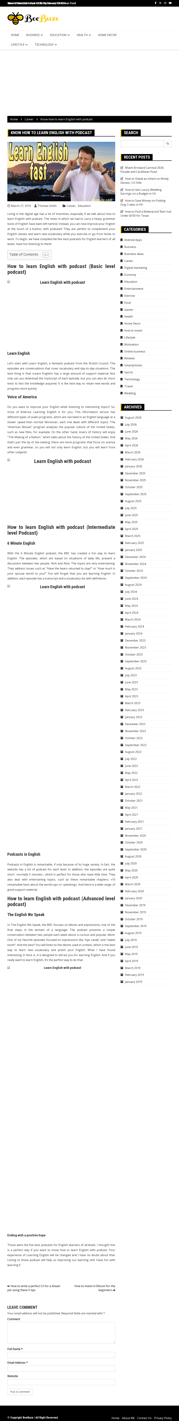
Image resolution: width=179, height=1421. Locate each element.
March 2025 (132, 536)
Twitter (160, 3)
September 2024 (135, 578)
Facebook (155, 3)
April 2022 (131, 780)
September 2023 (135, 661)
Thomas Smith (47, 206)
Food (127, 303)
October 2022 (134, 738)
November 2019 (135, 912)
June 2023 (131, 682)
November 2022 (135, 731)
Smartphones (133, 365)
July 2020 (131, 863)
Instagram (165, 3)
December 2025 (135, 473)
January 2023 (133, 717)
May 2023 (131, 689)
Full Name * (15, 1349)
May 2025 (131, 522)
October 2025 (134, 487)
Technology (44, 45)
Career (71, 206)
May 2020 (131, 870)
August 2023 (133, 668)
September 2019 (135, 926)
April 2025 (131, 529)
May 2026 (131, 438)
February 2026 (134, 459)
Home (15, 35)
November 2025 (135, 480)
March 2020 (132, 884)
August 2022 (133, 752)
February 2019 (134, 975)
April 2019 (131, 961)
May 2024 (131, 606)
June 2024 (131, 599)
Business (33, 35)
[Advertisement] (89, 82)
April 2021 (131, 815)
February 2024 (134, 626)
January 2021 (133, 829)
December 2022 (135, 724)
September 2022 (135, 745)
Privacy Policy (163, 1418)
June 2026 (131, 431)
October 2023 (134, 654)
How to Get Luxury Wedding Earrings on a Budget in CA (141, 192)
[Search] (168, 143)
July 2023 (131, 675)
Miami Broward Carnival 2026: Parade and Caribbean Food (42, 3)
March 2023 (132, 703)
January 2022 (133, 794)
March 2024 (132, 619)
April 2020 (131, 877)
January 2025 (133, 550)
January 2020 (133, 898)
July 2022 (131, 759)
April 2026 (131, 445)
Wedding (130, 393)
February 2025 (134, 543)
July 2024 (131, 592)
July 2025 (131, 508)
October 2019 (134, 919)
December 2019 (135, 905)
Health (82, 35)
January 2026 (133, 466)
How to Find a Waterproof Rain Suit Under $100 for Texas (145, 214)
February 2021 (134, 822)
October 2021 (134, 801)
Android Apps (133, 240)
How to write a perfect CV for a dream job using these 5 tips (33, 1288)
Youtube (170, 3)
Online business (134, 351)
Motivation (131, 344)
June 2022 (131, 766)
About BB (128, 1418)
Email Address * (17, 1363)
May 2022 (131, 773)
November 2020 (135, 836)
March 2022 (132, 787)
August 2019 (133, 933)
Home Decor (107, 35)
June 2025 (131, 515)
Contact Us (144, 1418)
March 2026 (132, 452)
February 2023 (134, 710)
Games (128, 310)
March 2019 (132, 968)
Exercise (129, 296)
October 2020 (134, 842)
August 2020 (133, 856)
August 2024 (133, 585)
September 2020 (135, 849)
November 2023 (135, 647)
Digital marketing (135, 268)
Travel (128, 386)
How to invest (133, 330)
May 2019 (131, 954)
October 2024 (134, 571)
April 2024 (131, 613)
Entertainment (133, 289)
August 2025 (133, 501)
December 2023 (135, 640)
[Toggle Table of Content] (44, 255)
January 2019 (133, 982)
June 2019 (131, 947)
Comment (13, 1319)
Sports (128, 372)
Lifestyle (17, 45)
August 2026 (133, 417)
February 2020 (134, 891)
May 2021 (131, 808)
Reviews (129, 358)
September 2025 (135, 494)
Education (58, 35)
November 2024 (135, 564)
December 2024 (135, 557)
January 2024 (133, 633)
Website (12, 1376)
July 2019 (131, 940)
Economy (130, 275)
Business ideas (134, 254)
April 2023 (131, 696)
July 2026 (131, 424)
